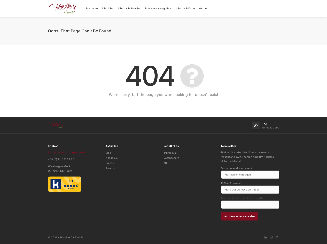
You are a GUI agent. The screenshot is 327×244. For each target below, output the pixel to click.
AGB (166, 163)
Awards (110, 168)
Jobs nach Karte (185, 8)
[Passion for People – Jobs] (62, 10)
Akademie (112, 157)
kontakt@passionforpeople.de (66, 152)
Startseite (92, 8)
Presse (110, 163)
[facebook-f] (260, 237)
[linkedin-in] (265, 237)
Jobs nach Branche (128, 8)
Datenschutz (171, 157)
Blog (108, 152)
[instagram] (271, 237)
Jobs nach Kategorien (157, 8)
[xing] (277, 237)
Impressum (170, 152)
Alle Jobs (107, 8)
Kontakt (203, 8)
